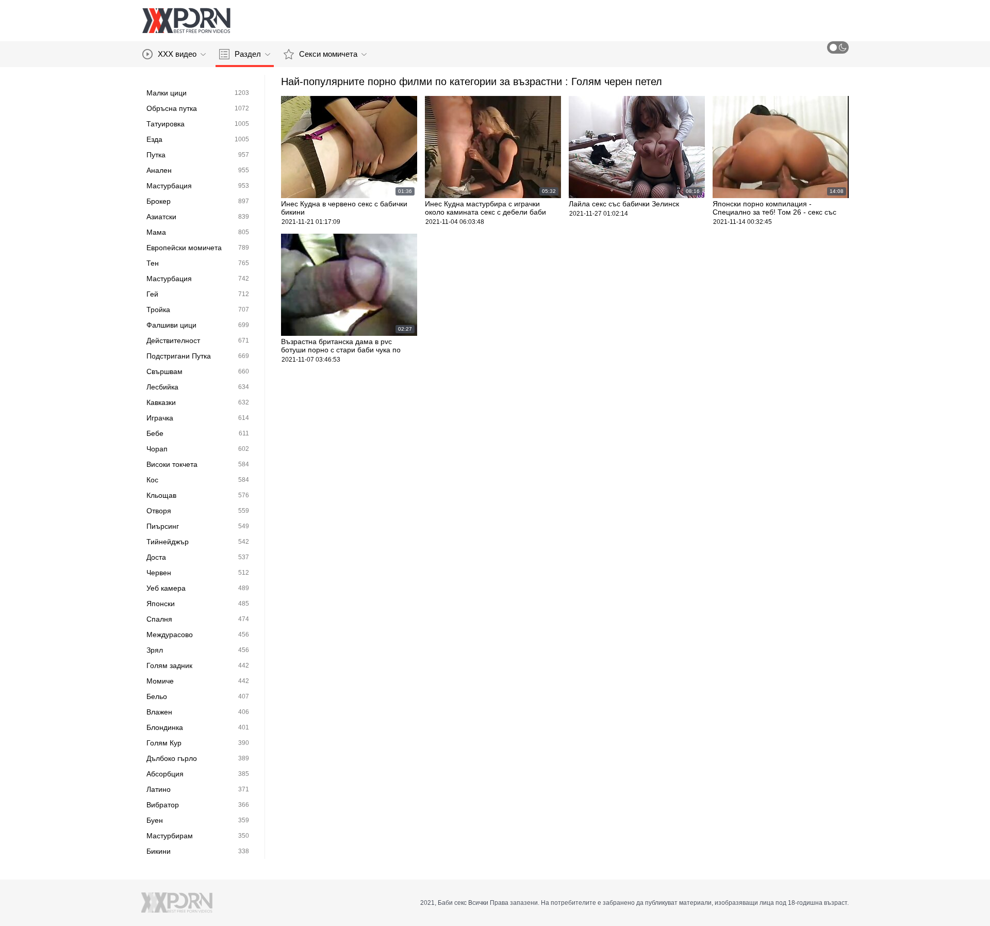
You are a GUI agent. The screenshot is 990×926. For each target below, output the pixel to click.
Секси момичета (328, 54)
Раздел (248, 54)
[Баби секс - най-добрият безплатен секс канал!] (186, 21)
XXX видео (177, 54)
